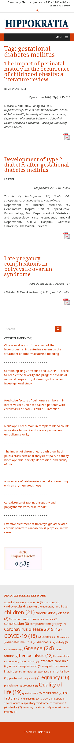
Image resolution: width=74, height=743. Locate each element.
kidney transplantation (25, 666)
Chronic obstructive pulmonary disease (33, 619)
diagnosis (46, 642)
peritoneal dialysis (22, 678)
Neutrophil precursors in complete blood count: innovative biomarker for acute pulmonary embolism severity (36, 430)
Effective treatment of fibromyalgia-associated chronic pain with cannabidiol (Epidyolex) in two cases (36, 528)
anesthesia (52, 602)
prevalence (13, 685)
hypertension (29, 661)
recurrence (52, 693)
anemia (36, 602)
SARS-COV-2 (45, 698)
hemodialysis (36, 655)
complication (16, 623)
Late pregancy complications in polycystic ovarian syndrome (28, 266)
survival (28, 707)
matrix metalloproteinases (35, 671)
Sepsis (59, 698)
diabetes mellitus (21, 642)
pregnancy (53, 677)
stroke (15, 707)
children (19, 612)
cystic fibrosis (48, 636)
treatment (42, 707)
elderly (62, 642)
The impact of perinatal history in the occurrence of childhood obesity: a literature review (36, 71)
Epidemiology (13, 649)
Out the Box (43, 732)
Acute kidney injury (16, 602)
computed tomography (48, 624)
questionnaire (32, 693)
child (63, 606)
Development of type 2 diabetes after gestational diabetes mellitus (36, 164)
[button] (59, 37)
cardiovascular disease (20, 606)
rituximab (28, 698)
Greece (39, 648)
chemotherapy (48, 606)
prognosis (30, 685)
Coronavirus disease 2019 (33, 629)
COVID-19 (20, 635)
